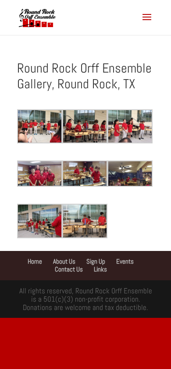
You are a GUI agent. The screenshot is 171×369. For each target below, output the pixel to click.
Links (100, 269)
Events (125, 261)
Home (35, 261)
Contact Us (69, 269)
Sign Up (95, 261)
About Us (64, 261)
